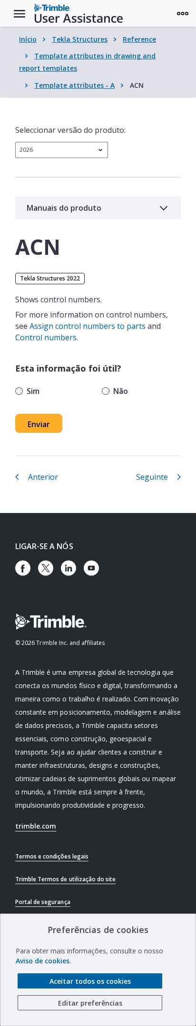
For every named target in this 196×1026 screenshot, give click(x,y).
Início (28, 39)
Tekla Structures (80, 39)
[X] (45, 568)
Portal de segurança (42, 902)
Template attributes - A (74, 85)
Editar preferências (90, 1002)
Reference (139, 39)
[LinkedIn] (68, 568)
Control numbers (46, 337)
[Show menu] (182, 13)
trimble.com (35, 825)
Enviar (39, 424)
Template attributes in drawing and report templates (87, 62)
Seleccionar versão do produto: (70, 130)
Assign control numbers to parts (87, 326)
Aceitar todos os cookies (90, 981)
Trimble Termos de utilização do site (65, 879)
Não (120, 391)
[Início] (78, 13)
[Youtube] (91, 568)
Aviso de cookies (42, 960)
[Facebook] (22, 568)
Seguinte (152, 477)
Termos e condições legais (51, 856)
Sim (33, 391)
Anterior (43, 477)
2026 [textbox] (26, 150)
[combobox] (61, 150)
